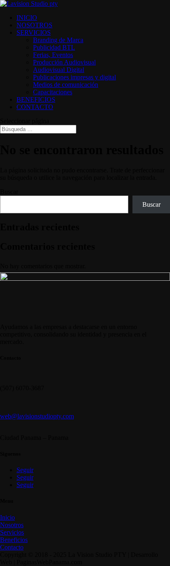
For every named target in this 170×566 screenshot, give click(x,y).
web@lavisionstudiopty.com (37, 416)
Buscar (9, 191)
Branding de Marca (58, 39)
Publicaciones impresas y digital (74, 77)
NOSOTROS (34, 25)
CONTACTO (35, 106)
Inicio (7, 517)
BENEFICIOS (36, 99)
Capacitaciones (52, 92)
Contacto (12, 547)
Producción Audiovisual (64, 62)
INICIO (27, 17)
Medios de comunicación (65, 84)
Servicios (12, 532)
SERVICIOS (34, 32)
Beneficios (14, 539)
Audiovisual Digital (58, 69)
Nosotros (12, 524)
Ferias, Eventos (53, 54)
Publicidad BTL (54, 47)
